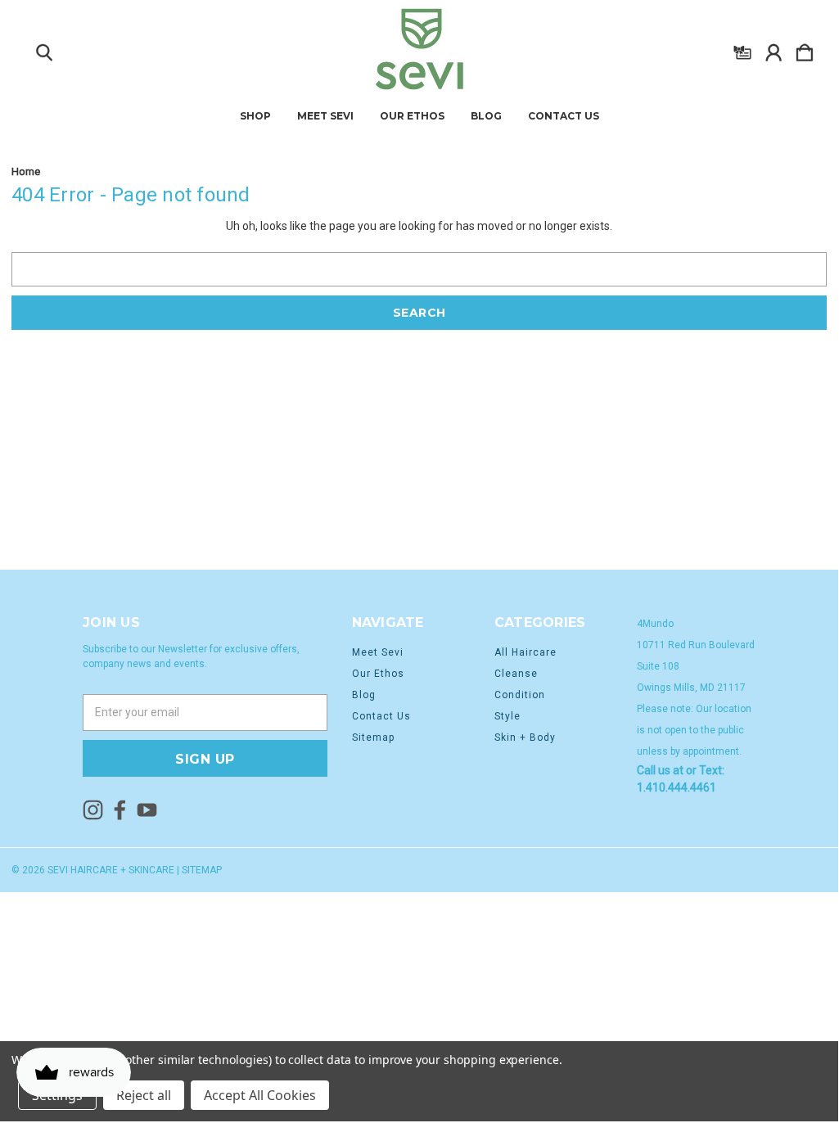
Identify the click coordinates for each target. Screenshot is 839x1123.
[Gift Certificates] (742, 49)
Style (507, 716)
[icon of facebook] (120, 810)
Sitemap (373, 737)
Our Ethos (412, 116)
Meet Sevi (325, 116)
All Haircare (525, 652)
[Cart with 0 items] (804, 49)
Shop (255, 116)
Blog (486, 116)
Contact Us (563, 116)
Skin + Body (525, 737)
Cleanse (516, 673)
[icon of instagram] (93, 810)
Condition (519, 695)
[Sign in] (773, 49)
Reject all (143, 1095)
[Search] (44, 49)
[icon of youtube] (147, 810)
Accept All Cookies (260, 1095)
